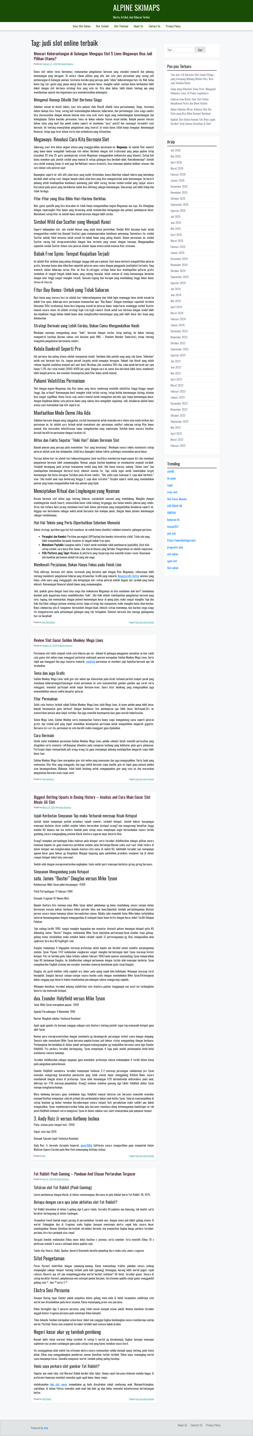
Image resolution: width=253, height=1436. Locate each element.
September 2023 (179, 349)
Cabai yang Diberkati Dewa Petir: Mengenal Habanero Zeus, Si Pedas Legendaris (193, 91)
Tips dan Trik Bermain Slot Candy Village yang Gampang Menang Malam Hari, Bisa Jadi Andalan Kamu (192, 79)
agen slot (172, 561)
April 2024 (176, 307)
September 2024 (180, 277)
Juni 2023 (176, 367)
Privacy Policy (173, 26)
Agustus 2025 (178, 211)
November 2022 (179, 409)
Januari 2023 (178, 397)
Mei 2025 (176, 229)
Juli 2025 (176, 217)
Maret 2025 (177, 241)
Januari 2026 (178, 180)
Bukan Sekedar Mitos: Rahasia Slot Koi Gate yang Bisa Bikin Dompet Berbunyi (191, 111)
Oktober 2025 (178, 198)
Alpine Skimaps (136, 7)
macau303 (172, 526)
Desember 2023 (179, 331)
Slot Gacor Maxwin (177, 499)
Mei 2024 (176, 301)
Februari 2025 (178, 247)
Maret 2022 (177, 440)
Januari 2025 (178, 253)
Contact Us (154, 26)
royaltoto (90, 661)
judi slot (171, 533)
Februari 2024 (178, 319)
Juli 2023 (176, 361)
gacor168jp (86, 1145)
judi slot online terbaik (144, 622)
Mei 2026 (176, 156)
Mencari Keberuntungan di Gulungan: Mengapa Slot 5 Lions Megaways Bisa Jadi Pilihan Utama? (93, 55)
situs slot (172, 492)
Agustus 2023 (178, 355)
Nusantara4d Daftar (128, 576)
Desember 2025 (179, 186)
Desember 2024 (179, 259)
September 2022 (179, 421)
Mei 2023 (176, 373)
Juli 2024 (176, 289)
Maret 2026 (177, 168)
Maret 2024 (177, 313)
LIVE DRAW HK (174, 506)
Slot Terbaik (102, 26)
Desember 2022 (179, 403)
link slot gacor (58, 1384)
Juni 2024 (176, 295)
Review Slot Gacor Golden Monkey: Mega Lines (68, 640)
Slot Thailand (121, 26)
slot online (172, 554)
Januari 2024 (178, 325)
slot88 (170, 471)
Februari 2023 (178, 391)
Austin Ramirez (67, 63)
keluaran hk (173, 520)
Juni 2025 (176, 223)
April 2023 (176, 379)
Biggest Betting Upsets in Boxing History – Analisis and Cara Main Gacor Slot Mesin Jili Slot (92, 799)
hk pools (171, 478)
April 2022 (176, 433)
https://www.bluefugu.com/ (181, 540)
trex (46, 1428)
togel (170, 485)
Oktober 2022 (178, 415)
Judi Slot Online (48, 622)
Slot (43, 1155)
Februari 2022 (178, 446)
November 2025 (179, 192)
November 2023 (179, 337)
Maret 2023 (177, 385)
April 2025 (176, 235)
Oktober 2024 (178, 271)
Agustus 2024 (178, 283)
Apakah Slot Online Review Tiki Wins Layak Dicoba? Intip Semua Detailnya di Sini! (193, 121)
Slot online (172, 568)
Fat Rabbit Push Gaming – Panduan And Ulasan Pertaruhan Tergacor (85, 1173)
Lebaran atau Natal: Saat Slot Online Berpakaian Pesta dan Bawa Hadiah (190, 101)
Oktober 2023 (178, 343)
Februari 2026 (178, 174)
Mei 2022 (176, 427)
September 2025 (179, 204)
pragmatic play (175, 547)
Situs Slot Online (81, 26)
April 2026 (176, 162)
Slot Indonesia (48, 779)
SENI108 (171, 513)
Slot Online (46, 1398)
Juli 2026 (176, 150)
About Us (138, 26)
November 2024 (179, 265)
